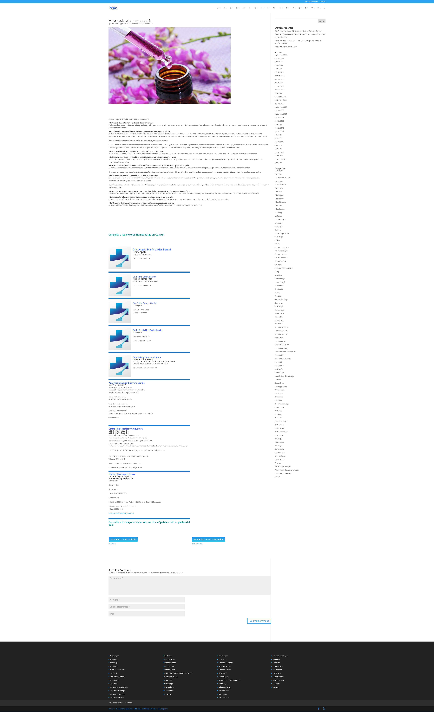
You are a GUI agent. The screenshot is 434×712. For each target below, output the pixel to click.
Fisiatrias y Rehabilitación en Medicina (178, 673)
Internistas (278, 324)
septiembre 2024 (281, 55)
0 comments (147, 23)
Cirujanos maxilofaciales (283, 268)
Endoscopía (279, 289)
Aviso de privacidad (311, 2)
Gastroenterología (281, 299)
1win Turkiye (279, 181)
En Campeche (197, 543)
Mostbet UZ (279, 365)
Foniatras (278, 296)
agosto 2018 (279, 128)
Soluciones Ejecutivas (125, 709)
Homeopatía (136, 23)
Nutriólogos (223, 684)
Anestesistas (114, 659)
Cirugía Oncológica (281, 251)
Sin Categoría (279, 459)
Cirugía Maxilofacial (282, 247)
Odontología (279, 383)
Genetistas (168, 680)
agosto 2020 (279, 121)
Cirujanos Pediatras (117, 694)
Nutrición (278, 379)
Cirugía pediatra (280, 254)
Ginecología (279, 306)
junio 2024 (278, 62)
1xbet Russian (280, 209)
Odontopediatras (225, 687)
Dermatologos (169, 659)
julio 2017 (278, 135)
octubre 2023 (279, 79)
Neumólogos (223, 677)
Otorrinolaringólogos (280, 656)
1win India (278, 174)
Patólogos (278, 411)
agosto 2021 (279, 117)
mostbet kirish (280, 355)
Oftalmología (279, 390)
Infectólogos (223, 656)
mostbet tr (278, 362)
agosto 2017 (279, 131)
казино (277, 477)
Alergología (279, 212)
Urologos (276, 684)
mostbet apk (279, 338)
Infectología (279, 320)
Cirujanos (278, 265)
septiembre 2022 (281, 107)
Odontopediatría (281, 386)
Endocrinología (280, 282)
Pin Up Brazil (279, 425)
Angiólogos (114, 663)
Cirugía (277, 244)
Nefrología (278, 369)
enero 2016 (279, 156)
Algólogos (278, 216)
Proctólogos (279, 442)
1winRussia (279, 188)
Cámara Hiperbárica (282, 233)
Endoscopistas (169, 670)
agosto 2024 (279, 58)
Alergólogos (114, 656)
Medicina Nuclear (281, 334)
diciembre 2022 (280, 96)
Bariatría (278, 230)
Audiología (278, 226)
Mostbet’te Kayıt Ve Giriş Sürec (286, 47)
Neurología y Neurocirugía (284, 376)
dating (277, 272)
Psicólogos (279, 445)
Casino (277, 240)
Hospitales (278, 317)
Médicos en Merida (142, 709)
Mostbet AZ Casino (282, 345)
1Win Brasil (279, 171)
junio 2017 (278, 138)
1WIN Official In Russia (283, 178)
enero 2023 (279, 93)
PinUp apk (278, 439)
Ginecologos (168, 684)
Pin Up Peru (279, 435)
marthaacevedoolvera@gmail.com (121, 513)
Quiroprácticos (278, 677)
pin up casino (279, 428)
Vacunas (278, 463)
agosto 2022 (279, 110)
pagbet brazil (279, 407)
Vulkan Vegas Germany (283, 473)
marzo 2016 (279, 152)
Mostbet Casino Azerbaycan (285, 352)
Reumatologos (278, 680)
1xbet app (278, 192)
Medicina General (281, 331)
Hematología (279, 310)
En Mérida (112, 543)
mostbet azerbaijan (282, 348)
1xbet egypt (279, 195)
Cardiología (279, 237)
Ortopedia (278, 400)
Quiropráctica (279, 452)
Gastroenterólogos (171, 677)
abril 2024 (278, 69)
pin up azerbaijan (281, 421)
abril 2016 (278, 149)
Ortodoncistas (224, 697)
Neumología (279, 372)
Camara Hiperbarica (117, 677)
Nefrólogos (223, 673)
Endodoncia (279, 286)
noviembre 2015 (281, 159)
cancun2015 (115, 23)
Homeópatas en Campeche (208, 539)
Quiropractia (279, 449)
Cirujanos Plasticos (117, 697)
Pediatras (278, 414)
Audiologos (114, 666)
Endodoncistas (169, 666)
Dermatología (280, 279)
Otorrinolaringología (282, 404)
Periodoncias (277, 666)
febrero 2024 (279, 76)
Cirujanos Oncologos (117, 691)
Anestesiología (280, 219)
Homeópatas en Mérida (123, 539)
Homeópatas (144, 234)
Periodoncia (279, 418)
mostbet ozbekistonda (283, 358)
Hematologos (169, 687)
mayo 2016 (279, 145)
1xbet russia (279, 205)
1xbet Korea (279, 199)
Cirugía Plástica (280, 261)
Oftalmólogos (224, 691)
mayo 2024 (279, 65)
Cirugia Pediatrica (281, 258)
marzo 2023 (279, 86)
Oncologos (223, 694)
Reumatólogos (280, 456)
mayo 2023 (279, 83)
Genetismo (279, 303)
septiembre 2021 (281, 114)
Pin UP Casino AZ (281, 432)
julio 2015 (278, 163)
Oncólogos (279, 393)
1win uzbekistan (280, 185)
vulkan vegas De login (283, 466)
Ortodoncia (279, 397)
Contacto (323, 2)
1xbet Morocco (280, 202)
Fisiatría (277, 292)
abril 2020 (278, 124)
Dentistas (278, 275)
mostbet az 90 (280, 341)
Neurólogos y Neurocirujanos (229, 680)
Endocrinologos (170, 663)
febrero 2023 (279, 90)
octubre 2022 (279, 103)
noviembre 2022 (281, 100)
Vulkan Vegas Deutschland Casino (287, 470)
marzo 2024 (279, 72)
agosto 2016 (279, 142)
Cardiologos (114, 680)
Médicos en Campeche (159, 709)
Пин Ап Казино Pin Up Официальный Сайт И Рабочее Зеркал (298, 31)
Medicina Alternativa (282, 327)
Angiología (278, 223)
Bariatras (113, 673)
